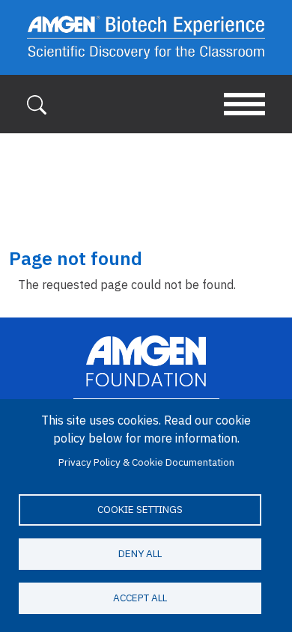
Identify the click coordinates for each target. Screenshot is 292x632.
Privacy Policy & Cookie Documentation (146, 462)
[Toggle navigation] (244, 104)
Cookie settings (140, 509)
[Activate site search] (36, 103)
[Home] (146, 37)
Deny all (140, 553)
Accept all (140, 597)
